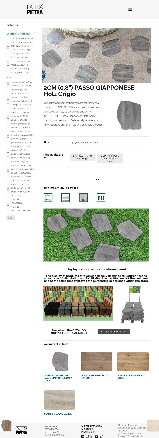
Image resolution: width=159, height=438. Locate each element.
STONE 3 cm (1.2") (20, 54)
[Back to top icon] (144, 431)
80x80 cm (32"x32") (20, 188)
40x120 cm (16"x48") (21, 143)
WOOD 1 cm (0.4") (19, 65)
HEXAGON (16, 203)
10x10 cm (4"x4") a (19, 93)
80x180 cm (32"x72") (20, 184)
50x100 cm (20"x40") (21, 165)
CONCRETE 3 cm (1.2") (21, 42)
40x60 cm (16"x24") (20, 154)
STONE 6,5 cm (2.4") (20, 61)
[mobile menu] (130, 9)
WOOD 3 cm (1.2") (19, 72)
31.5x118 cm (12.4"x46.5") (22, 135)
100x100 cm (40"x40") (21, 82)
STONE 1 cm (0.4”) (20, 46)
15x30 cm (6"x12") (19, 108)
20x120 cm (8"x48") (20, 112)
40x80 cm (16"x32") (20, 158)
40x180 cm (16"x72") (20, 146)
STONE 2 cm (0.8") (20, 50)
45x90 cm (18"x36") (20, 162)
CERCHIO (16, 199)
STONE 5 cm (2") (19, 57)
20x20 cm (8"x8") (19, 116)
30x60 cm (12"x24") (20, 131)
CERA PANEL (18, 196)
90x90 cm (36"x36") (20, 192)
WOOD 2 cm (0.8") (20, 69)
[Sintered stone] (35, 9)
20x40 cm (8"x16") (20, 120)
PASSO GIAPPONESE (20, 211)
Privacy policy (88, 432)
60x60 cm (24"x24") (21, 177)
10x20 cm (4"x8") (19, 97)
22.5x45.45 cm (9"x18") (21, 127)
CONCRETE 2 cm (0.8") (22, 38)
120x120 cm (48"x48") (21, 101)
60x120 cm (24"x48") (21, 173)
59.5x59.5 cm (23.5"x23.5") (22, 169)
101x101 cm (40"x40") (21, 86)
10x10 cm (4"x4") (19, 90)
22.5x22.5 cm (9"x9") (20, 124)
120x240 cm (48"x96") (21, 105)
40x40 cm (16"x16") (20, 150)
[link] (129, 115)
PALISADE (16, 207)
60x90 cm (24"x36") (20, 180)
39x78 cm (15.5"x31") (20, 139)
